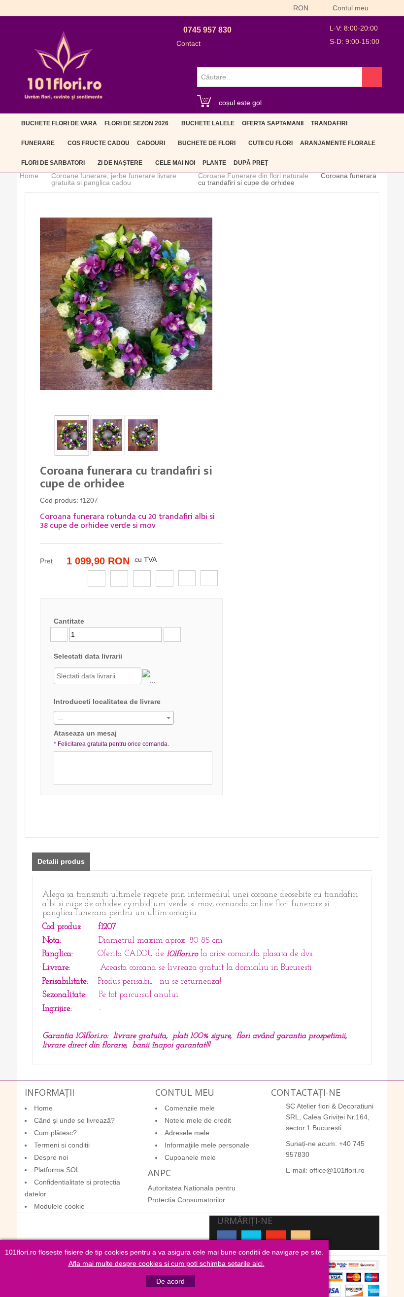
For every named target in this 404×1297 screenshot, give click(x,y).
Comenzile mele (190, 1108)
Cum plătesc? (55, 1133)
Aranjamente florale (337, 143)
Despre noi (51, 1157)
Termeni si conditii (62, 1145)
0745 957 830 (207, 30)
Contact (188, 43)
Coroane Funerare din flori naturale (253, 175)
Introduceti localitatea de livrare (107, 701)
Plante (214, 162)
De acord (170, 1281)
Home (29, 176)
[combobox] (114, 718)
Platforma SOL (57, 1170)
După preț (251, 162)
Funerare (38, 143)
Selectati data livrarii (88, 656)
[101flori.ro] (63, 65)
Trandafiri (329, 123)
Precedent (47, 434)
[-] (58, 634)
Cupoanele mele (190, 1157)
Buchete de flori (207, 143)
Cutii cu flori (270, 143)
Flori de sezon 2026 (136, 123)
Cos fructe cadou (98, 143)
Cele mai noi (175, 162)
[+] (172, 634)
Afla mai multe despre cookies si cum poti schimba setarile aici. (166, 1263)
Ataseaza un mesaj (111, 738)
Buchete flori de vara (59, 123)
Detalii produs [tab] (61, 861)
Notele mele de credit (198, 1120)
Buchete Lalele (208, 123)
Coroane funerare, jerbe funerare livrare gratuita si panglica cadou (113, 179)
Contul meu (351, 8)
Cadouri (151, 143)
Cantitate (69, 621)
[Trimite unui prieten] (187, 578)
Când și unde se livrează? (74, 1120)
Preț (46, 561)
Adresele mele (187, 1133)
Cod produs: (59, 500)
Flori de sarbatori (53, 162)
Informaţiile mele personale (207, 1145)
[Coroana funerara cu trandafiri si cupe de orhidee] (72, 435)
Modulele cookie (59, 1206)
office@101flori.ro (337, 1170)
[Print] (209, 578)
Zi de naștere (120, 162)
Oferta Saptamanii (272, 123)
